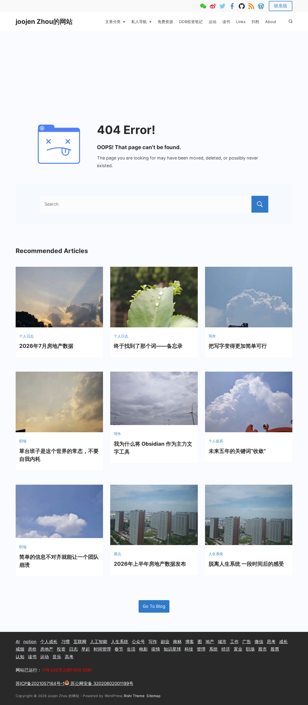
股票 (274, 649)
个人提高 (216, 441)
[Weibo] (213, 6)
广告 (246, 641)
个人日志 (26, 336)
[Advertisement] (154, 67)
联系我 (280, 5)
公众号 (138, 641)
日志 (73, 649)
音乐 (56, 656)
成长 (283, 641)
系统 (213, 649)
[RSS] (251, 6)
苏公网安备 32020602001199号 (101, 683)
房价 (32, 649)
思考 (271, 641)
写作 (212, 336)
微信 (259, 641)
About (270, 21)
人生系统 (216, 554)
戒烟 (20, 649)
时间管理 (102, 649)
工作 (234, 641)
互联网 (79, 641)
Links (240, 21)
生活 (131, 649)
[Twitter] (222, 6)
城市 (222, 641)
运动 (212, 21)
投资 (61, 649)
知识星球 (172, 649)
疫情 (155, 649)
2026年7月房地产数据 (46, 346)
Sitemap (154, 696)
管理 (201, 649)
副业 (165, 641)
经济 (225, 649)
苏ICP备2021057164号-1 (40, 683)
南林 (177, 641)
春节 (119, 649)
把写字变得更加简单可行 (238, 346)
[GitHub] (242, 6)
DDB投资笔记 (191, 21)
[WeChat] (203, 6)
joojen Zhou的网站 (44, 21)
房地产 (46, 649)
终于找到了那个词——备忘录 (148, 346)
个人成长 (49, 641)
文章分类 (113, 21)
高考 (69, 656)
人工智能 (98, 641)
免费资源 (165, 21)
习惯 (65, 641)
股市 (262, 649)
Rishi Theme (134, 696)
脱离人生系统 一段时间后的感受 (246, 564)
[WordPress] (261, 6)
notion (30, 641)
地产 (209, 641)
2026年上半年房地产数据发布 (150, 564)
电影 (143, 649)
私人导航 (139, 21)
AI (18, 641)
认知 (20, 656)
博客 (189, 641)
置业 (238, 649)
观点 (117, 554)
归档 (255, 21)
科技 (189, 649)
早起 (85, 649)
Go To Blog (154, 606)
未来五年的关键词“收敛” (237, 451)
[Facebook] (232, 6)
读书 (226, 21)
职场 (22, 441)
